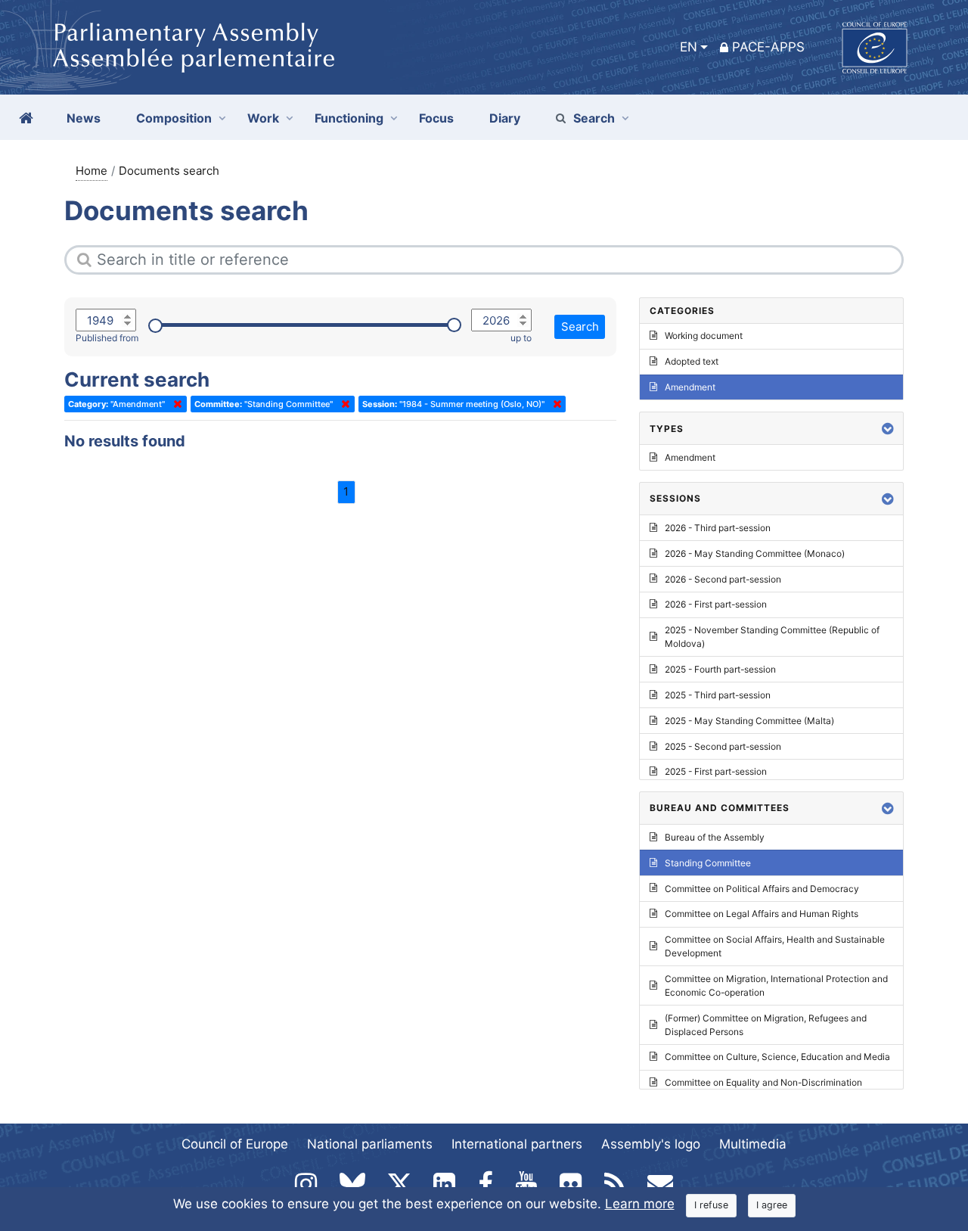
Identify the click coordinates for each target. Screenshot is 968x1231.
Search (594, 118)
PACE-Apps (768, 46)
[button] (888, 428)
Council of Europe (235, 1144)
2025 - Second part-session (723, 746)
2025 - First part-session (716, 771)
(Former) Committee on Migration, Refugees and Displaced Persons (766, 1024)
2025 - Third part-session (718, 695)
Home (91, 170)
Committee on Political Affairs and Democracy (762, 888)
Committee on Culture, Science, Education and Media (777, 1056)
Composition (174, 118)
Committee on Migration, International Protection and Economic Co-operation (776, 985)
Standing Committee (708, 863)
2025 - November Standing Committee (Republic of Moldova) (772, 636)
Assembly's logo (650, 1144)
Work (263, 118)
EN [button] (688, 46)
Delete (174, 404)
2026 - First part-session (716, 604)
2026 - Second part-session (723, 579)
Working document (704, 335)
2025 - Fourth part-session (720, 669)
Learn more (640, 1203)
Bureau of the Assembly (715, 837)
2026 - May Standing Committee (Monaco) (755, 553)
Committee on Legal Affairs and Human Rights (761, 913)
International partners (516, 1144)
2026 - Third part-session (718, 527)
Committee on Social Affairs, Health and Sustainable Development (775, 946)
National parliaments (370, 1144)
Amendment (690, 387)
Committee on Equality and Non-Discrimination (763, 1082)
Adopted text (691, 361)
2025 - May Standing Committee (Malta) (749, 720)
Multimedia (752, 1144)
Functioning (349, 118)
